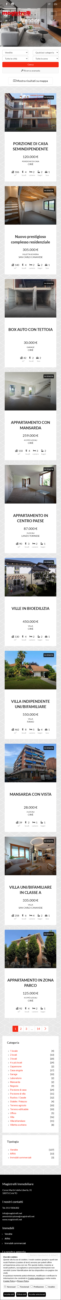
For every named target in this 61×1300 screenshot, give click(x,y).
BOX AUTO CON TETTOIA (30, 329)
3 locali (13, 1058)
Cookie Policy (9, 1281)
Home (24, 27)
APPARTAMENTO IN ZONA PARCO (30, 983)
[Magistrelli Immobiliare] (16, 13)
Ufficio (13, 1113)
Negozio (14, 1086)
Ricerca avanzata (31, 70)
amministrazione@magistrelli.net (18, 1216)
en (55, 4)
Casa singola (16, 1070)
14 (38, 1028)
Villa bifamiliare (17, 1121)
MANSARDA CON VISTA (30, 794)
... (32, 1028)
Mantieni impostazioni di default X (44, 1255)
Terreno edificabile (19, 1109)
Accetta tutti (9, 1294)
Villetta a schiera (18, 1125)
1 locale (14, 1051)
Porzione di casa (18, 1090)
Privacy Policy (23, 1281)
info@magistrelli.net (12, 1213)
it (49, 4)
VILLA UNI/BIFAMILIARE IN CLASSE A (30, 890)
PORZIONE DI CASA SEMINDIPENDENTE (30, 146)
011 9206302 (12, 1207)
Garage (13, 1074)
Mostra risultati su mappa (32, 80)
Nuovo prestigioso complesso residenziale (30, 239)
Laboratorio (16, 1078)
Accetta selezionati (37, 1294)
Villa (12, 1117)
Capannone (16, 1066)
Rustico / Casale (18, 1097)
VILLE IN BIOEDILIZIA (30, 608)
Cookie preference (36, 1278)
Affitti (13, 1153)
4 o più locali (16, 1062)
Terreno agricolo (18, 1105)
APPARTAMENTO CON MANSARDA (30, 425)
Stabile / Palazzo (18, 1101)
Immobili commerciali (20, 1157)
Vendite (14, 1150)
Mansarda (15, 1082)
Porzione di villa (17, 1094)
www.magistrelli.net (12, 1219)
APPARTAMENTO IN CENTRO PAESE (30, 518)
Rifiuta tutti (21, 1294)
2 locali (13, 1055)
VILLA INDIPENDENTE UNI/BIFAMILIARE (30, 704)
